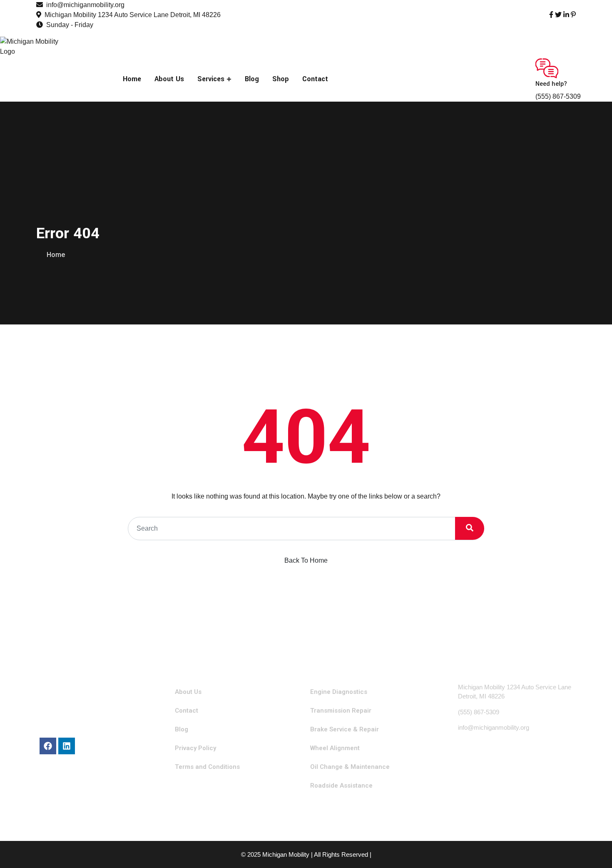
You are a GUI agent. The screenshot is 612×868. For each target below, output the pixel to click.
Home (132, 79)
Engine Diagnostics (338, 692)
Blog (252, 79)
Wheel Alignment (335, 748)
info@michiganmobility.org (85, 4)
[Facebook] (48, 746)
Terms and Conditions (207, 767)
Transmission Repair (340, 710)
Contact (315, 79)
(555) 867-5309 (558, 96)
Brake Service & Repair (344, 729)
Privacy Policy (195, 748)
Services (210, 79)
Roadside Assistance (341, 785)
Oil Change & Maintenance (350, 767)
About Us (169, 79)
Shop (280, 79)
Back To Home (306, 560)
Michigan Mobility (285, 854)
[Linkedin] (66, 746)
